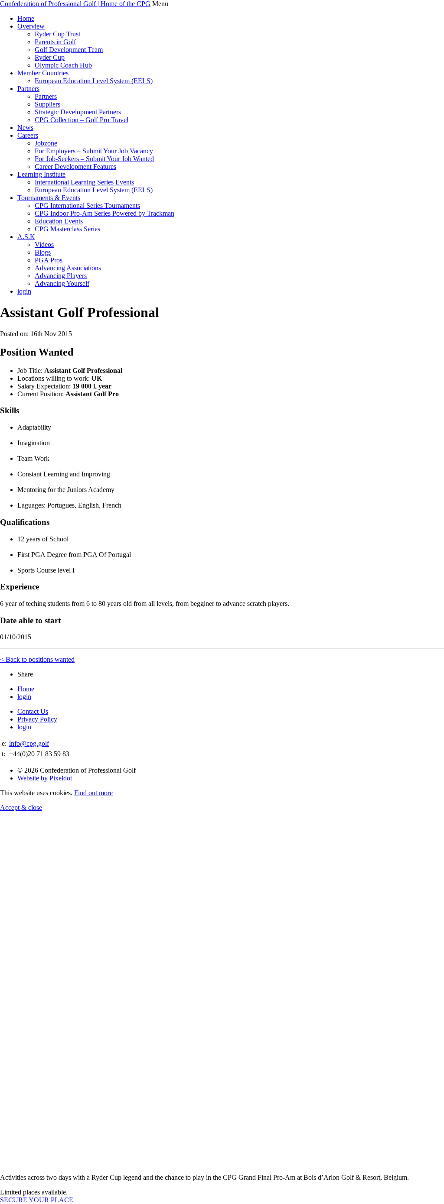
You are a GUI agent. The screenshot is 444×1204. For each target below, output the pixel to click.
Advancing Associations (68, 268)
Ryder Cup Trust (57, 34)
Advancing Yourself (62, 283)
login (24, 291)
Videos (44, 244)
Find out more (93, 792)
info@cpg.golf (29, 743)
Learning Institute (41, 174)
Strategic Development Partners (78, 112)
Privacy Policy (37, 719)
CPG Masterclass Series (67, 229)
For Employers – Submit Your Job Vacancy (94, 151)
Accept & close (21, 807)
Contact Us (32, 711)
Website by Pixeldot (44, 778)
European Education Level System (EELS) (94, 80)
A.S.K (26, 236)
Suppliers (47, 104)
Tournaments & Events (48, 197)
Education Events (59, 221)
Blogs (43, 252)
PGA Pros (48, 260)
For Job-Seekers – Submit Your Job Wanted (94, 158)
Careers (27, 135)
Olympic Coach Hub (63, 65)
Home (25, 18)
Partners (28, 88)
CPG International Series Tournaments (87, 205)
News (25, 127)
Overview (31, 26)
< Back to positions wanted (37, 659)
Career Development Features (75, 166)
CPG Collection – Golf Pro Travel (81, 119)
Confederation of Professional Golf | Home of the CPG (75, 3)
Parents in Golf (55, 41)
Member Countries (43, 73)
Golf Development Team (69, 49)
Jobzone (46, 143)
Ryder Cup (50, 57)
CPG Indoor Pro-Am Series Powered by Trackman (104, 213)
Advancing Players (61, 275)
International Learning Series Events (84, 182)
